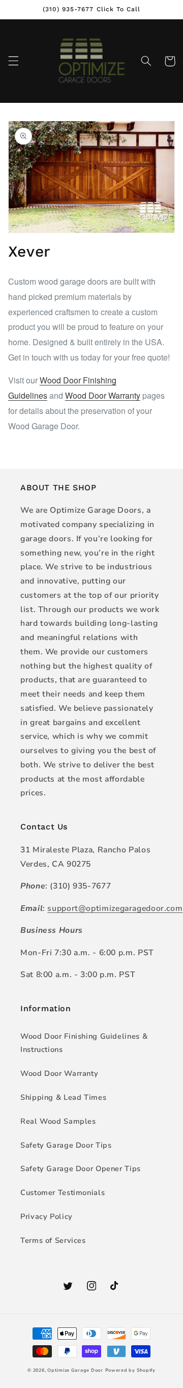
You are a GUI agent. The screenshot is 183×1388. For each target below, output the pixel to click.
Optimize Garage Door (75, 1370)
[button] (13, 61)
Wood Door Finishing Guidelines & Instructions (83, 1042)
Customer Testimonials (62, 1192)
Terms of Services (53, 1240)
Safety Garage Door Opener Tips (80, 1168)
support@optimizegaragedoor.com (114, 908)
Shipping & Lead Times (63, 1097)
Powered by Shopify (130, 1370)
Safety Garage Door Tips (66, 1145)
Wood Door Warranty (102, 395)
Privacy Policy (46, 1216)
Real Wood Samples (58, 1121)
